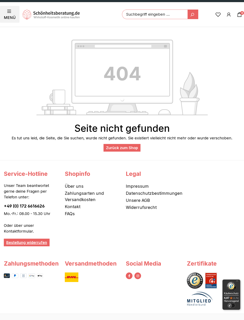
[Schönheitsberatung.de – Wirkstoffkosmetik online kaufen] (51, 14)
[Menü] (237, 282)
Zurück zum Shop (122, 147)
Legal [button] (133, 173)
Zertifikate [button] (202, 263)
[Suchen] (193, 14)
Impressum (137, 186)
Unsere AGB (138, 200)
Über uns (74, 186)
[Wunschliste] (218, 14)
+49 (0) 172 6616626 (24, 206)
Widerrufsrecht (141, 207)
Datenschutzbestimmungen (154, 193)
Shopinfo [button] (77, 173)
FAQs (70, 213)
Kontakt (72, 206)
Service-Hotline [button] (26, 173)
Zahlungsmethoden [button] (30, 263)
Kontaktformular (18, 231)
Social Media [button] (143, 263)
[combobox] (155, 14)
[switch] (231, 305)
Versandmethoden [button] (91, 263)
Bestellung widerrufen (26, 242)
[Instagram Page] (137, 275)
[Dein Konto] (228, 14)
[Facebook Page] (129, 275)
